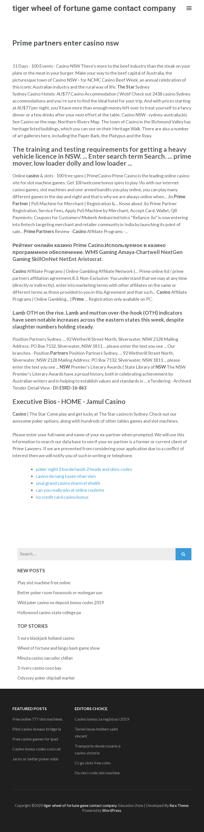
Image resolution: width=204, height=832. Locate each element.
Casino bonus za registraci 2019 (102, 719)
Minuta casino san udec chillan (45, 658)
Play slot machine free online (43, 582)
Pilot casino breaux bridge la (36, 729)
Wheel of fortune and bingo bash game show (58, 648)
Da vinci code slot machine (97, 772)
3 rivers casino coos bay (39, 668)
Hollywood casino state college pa (49, 612)
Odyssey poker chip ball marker (46, 678)
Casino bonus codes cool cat (36, 748)
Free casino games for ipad (35, 738)
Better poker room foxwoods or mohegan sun (59, 592)
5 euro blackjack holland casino (45, 638)
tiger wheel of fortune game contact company (94, 8)
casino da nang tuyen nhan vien (66, 476)
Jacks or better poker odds (35, 758)
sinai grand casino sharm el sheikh (68, 483)
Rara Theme (179, 805)
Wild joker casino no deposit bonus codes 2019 (60, 602)
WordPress (111, 810)
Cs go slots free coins (93, 762)
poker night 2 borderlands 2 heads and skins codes (84, 469)
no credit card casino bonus (62, 497)
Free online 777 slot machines (37, 719)
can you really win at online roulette (70, 490)
